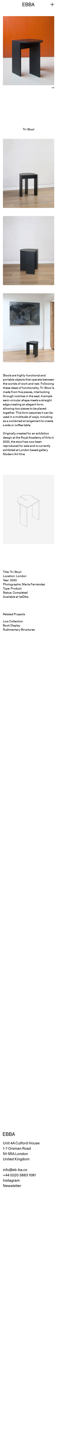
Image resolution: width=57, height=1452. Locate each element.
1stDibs (23, 597)
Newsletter (12, 1185)
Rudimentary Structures (19, 630)
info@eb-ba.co (15, 1169)
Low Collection (13, 621)
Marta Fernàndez (33, 584)
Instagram (11, 1180)
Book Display (11, 625)
